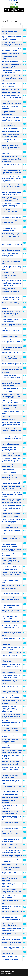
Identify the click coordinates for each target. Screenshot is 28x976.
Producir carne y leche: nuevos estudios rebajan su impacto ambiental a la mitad (10, 389)
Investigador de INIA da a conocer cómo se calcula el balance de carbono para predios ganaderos (11, 477)
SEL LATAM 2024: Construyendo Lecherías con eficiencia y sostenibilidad (10, 741)
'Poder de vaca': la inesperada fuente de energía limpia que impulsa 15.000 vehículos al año (12, 833)
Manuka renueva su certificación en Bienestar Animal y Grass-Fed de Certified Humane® (11, 605)
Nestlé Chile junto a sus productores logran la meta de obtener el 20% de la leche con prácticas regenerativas (11, 500)
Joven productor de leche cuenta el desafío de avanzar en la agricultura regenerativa (11, 756)
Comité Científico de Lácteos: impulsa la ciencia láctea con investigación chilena (9, 211)
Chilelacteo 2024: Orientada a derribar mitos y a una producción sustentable (11, 730)
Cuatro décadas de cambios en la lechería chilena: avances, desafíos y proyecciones (11, 407)
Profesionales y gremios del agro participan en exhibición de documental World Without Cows (11, 222)
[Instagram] (18, 1)
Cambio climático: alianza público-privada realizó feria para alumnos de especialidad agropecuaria (11, 568)
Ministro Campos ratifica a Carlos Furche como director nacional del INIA (11, 166)
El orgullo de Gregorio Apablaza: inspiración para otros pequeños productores (10, 769)
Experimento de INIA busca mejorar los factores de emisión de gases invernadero (11, 702)
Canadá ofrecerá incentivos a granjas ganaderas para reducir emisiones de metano (10, 839)
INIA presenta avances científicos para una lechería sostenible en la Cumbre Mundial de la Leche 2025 (11, 297)
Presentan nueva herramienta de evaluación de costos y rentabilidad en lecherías (11, 172)
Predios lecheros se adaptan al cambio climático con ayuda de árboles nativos (10, 599)
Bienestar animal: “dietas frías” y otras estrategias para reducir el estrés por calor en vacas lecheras (11, 792)
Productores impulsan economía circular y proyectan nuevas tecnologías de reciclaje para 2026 (11, 119)
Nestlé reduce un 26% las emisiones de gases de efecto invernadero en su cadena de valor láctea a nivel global (12, 91)
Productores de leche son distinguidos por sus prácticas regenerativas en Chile (10, 775)
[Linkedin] (16, 1)
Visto (24, 27)
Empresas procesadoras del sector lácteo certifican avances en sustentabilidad (11, 878)
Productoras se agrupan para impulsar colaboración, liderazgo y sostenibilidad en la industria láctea (11, 377)
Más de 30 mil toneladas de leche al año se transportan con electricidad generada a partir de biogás (11, 97)
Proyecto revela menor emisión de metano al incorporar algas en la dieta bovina (11, 31)
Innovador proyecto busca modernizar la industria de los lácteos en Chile (10, 449)
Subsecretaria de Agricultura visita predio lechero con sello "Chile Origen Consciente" (11, 616)
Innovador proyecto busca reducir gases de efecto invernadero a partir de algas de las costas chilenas (11, 515)
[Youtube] (14, 1)
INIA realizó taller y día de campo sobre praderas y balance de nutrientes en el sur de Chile (11, 205)
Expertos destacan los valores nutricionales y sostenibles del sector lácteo (12, 902)
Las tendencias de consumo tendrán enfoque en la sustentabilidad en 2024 (11, 817)
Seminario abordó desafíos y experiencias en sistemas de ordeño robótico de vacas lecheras (11, 430)
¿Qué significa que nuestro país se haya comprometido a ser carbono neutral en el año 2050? (11, 396)
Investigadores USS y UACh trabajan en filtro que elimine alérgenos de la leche (11, 267)
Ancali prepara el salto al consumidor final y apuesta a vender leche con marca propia (12, 84)
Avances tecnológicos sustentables (11, 652)
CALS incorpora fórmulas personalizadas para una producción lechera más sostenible (12, 341)
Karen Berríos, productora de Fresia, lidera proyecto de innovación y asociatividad (11, 330)
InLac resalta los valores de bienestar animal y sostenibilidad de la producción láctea (11, 891)
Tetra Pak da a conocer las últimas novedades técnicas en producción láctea (11, 424)
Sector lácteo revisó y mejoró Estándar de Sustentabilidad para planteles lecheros (11, 199)
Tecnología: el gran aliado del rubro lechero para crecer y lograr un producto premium (11, 66)
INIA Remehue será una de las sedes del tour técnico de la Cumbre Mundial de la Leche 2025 (11, 460)
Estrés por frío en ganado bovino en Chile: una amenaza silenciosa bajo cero (11, 358)
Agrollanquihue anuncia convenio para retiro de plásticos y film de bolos (11, 532)
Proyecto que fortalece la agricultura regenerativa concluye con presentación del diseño (12, 521)
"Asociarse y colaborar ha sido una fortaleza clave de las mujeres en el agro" (11, 488)
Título (3, 27)
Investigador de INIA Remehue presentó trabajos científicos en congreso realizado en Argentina (10, 130)
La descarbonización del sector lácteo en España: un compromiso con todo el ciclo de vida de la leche (11, 538)
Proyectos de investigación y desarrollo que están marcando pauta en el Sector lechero (10, 471)
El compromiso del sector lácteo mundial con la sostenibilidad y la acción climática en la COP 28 (11, 846)
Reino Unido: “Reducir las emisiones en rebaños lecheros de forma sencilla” (11, 633)
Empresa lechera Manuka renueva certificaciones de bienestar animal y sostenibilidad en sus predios (12, 244)
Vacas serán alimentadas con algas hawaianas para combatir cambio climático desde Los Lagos (11, 574)
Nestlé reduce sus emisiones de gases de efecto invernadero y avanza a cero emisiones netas (10, 763)
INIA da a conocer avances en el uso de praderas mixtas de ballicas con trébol (11, 261)
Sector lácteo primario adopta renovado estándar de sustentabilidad (10, 255)
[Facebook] (9, 1)
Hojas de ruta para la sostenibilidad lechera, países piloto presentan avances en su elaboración (11, 37)
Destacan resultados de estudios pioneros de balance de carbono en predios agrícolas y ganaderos (11, 958)
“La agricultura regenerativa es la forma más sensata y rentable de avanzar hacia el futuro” (11, 383)
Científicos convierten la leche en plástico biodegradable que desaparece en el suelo (11, 228)
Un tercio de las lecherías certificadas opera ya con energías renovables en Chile (11, 112)
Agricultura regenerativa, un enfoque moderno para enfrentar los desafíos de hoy (12, 807)
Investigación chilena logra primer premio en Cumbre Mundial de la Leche (11, 580)
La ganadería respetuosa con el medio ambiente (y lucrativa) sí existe (10, 781)
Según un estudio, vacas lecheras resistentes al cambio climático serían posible (11, 885)
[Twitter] (11, 1)
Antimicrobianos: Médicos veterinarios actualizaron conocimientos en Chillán (9, 418)
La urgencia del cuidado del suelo (11, 61)
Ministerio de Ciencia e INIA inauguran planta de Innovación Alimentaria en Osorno (11, 627)
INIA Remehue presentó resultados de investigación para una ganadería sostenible (12, 494)
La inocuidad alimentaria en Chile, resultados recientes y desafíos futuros (11, 681)
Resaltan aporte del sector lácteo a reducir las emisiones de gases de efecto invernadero (11, 716)
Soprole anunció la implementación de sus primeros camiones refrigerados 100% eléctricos (11, 544)
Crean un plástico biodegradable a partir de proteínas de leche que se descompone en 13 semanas (11, 186)
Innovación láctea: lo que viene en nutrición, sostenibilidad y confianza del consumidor (12, 347)
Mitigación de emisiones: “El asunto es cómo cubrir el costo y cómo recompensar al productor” (11, 666)
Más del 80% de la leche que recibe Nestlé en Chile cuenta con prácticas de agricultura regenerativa (11, 192)
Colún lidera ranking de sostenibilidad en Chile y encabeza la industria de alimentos (12, 44)
